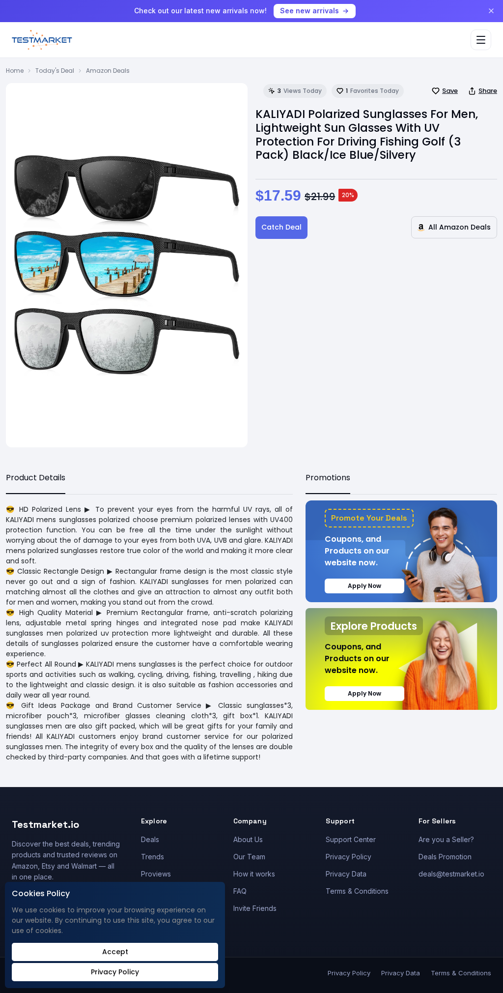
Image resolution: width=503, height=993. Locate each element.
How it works (254, 874)
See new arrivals (309, 10)
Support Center (351, 839)
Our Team (249, 856)
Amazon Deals (108, 70)
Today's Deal (54, 70)
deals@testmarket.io (451, 874)
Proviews (156, 874)
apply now (364, 586)
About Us (248, 839)
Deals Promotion (445, 856)
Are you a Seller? (446, 839)
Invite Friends (255, 908)
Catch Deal (281, 227)
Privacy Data (346, 874)
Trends (152, 856)
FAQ (240, 891)
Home (15, 70)
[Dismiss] (491, 11)
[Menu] (481, 39)
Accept (115, 952)
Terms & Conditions (357, 891)
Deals (150, 839)
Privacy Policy (348, 856)
